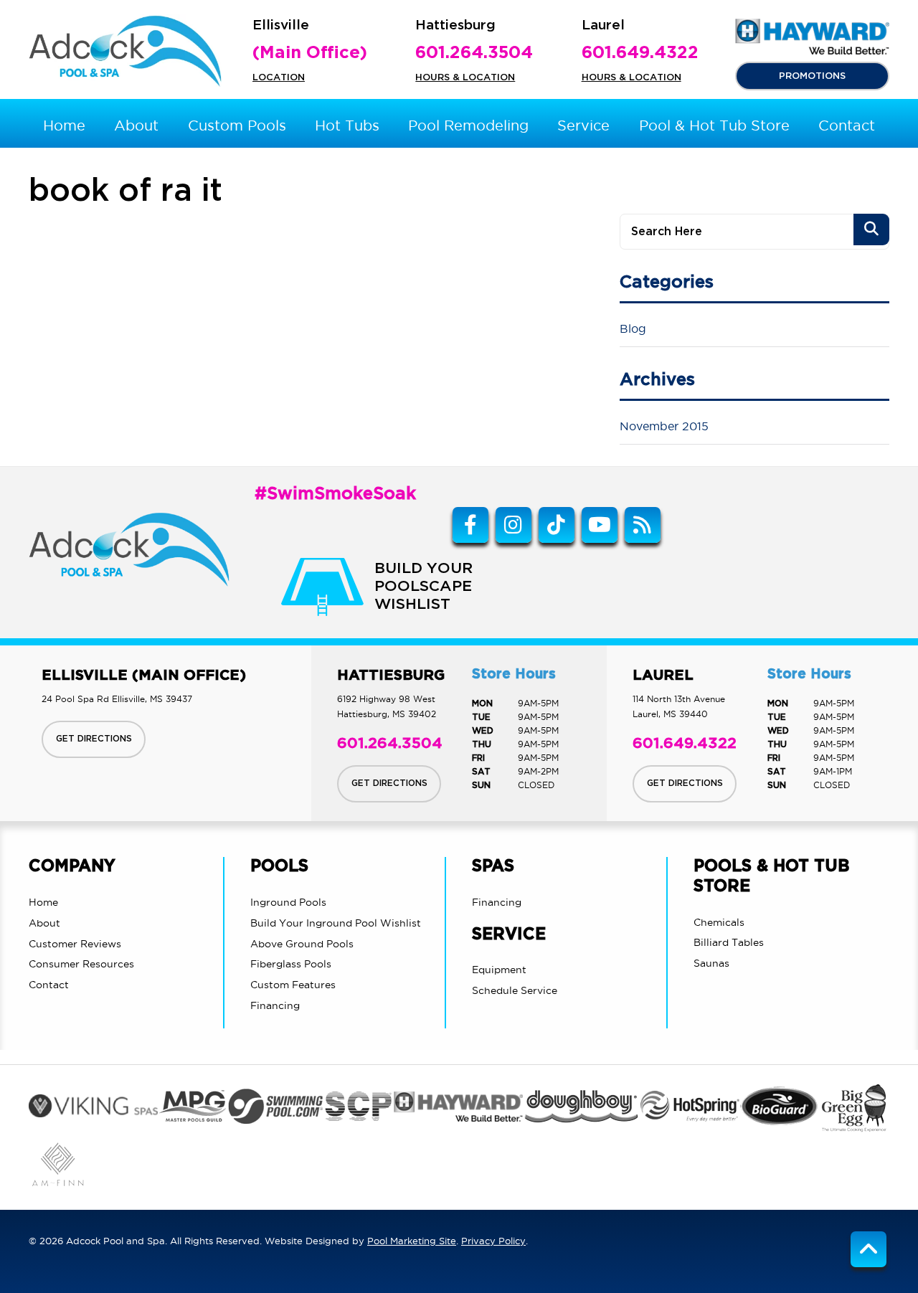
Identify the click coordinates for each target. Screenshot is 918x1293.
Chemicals (719, 922)
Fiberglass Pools (290, 964)
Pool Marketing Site (411, 1241)
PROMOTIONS (812, 76)
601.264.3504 (474, 53)
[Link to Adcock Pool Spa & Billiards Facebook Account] (470, 525)
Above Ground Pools (302, 943)
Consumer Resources (81, 964)
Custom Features (293, 984)
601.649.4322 (640, 53)
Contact (49, 984)
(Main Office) (309, 53)
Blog (633, 328)
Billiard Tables (729, 942)
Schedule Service (514, 990)
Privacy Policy (493, 1241)
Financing (275, 1005)
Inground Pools (288, 902)
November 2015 (664, 426)
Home (43, 902)
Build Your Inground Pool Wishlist (335, 923)
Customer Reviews (75, 943)
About (44, 923)
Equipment (499, 969)
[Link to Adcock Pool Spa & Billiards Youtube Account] (599, 525)
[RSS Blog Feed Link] (643, 525)
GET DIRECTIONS (94, 739)
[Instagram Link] (513, 525)
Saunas (711, 963)
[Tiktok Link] (556, 525)
